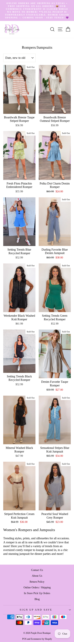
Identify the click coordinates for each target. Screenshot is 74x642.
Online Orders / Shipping (37, 587)
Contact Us (37, 569)
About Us (37, 575)
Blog (37, 599)
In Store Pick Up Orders (37, 593)
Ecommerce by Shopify (41, 639)
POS (24, 639)
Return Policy (37, 581)
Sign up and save (36, 609)
